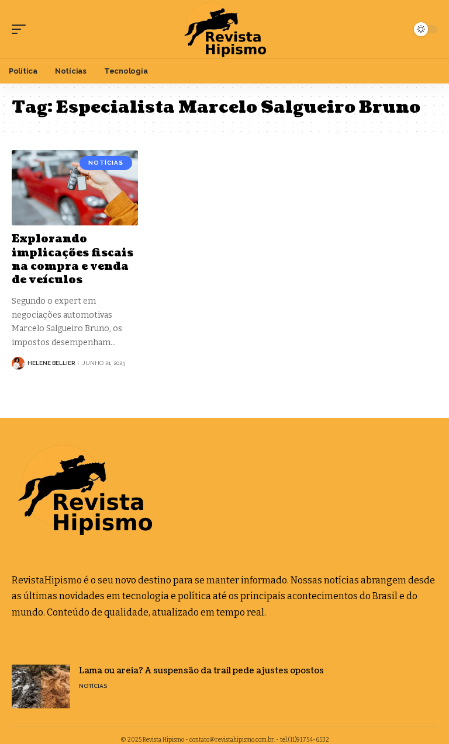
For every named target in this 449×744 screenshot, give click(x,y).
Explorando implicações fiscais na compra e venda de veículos (72, 259)
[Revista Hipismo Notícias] (224, 29)
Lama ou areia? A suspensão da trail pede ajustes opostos (201, 670)
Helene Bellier (51, 363)
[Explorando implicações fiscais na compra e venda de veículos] (75, 188)
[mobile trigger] (22, 29)
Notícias (105, 162)
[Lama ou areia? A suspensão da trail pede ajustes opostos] (41, 686)
